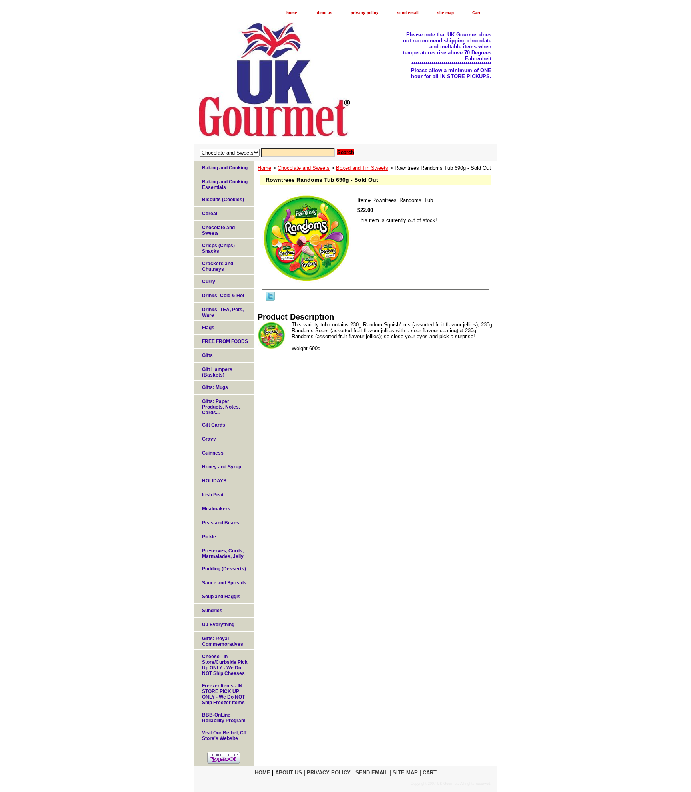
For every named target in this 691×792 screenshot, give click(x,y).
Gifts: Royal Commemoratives (222, 641)
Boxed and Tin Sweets (362, 168)
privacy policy (365, 12)
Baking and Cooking (225, 168)
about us (324, 12)
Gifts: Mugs (215, 387)
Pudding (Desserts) (224, 569)
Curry (208, 281)
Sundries (212, 610)
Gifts (207, 355)
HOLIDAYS (214, 481)
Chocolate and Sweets (304, 168)
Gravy (209, 439)
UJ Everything (218, 624)
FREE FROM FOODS (225, 341)
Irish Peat (213, 495)
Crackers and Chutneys (217, 266)
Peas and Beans (220, 523)
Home (264, 168)
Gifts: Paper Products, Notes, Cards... (221, 407)
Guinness (213, 453)
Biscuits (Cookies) (223, 199)
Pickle (209, 537)
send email (408, 12)
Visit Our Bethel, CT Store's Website (224, 735)
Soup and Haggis (221, 596)
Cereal (209, 213)
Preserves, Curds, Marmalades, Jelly (223, 553)
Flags (208, 327)
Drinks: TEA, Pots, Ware (223, 312)
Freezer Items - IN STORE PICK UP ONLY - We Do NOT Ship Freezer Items (223, 694)
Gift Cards (213, 425)
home (291, 12)
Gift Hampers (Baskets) (217, 372)
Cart (476, 12)
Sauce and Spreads (224, 583)
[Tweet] (270, 299)
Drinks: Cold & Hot (223, 295)
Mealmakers (216, 509)
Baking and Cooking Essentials (225, 184)
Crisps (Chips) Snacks (218, 248)
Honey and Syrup (221, 467)
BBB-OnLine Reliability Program (224, 717)
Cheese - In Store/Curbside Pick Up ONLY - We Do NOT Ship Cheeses (225, 665)
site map (445, 12)
